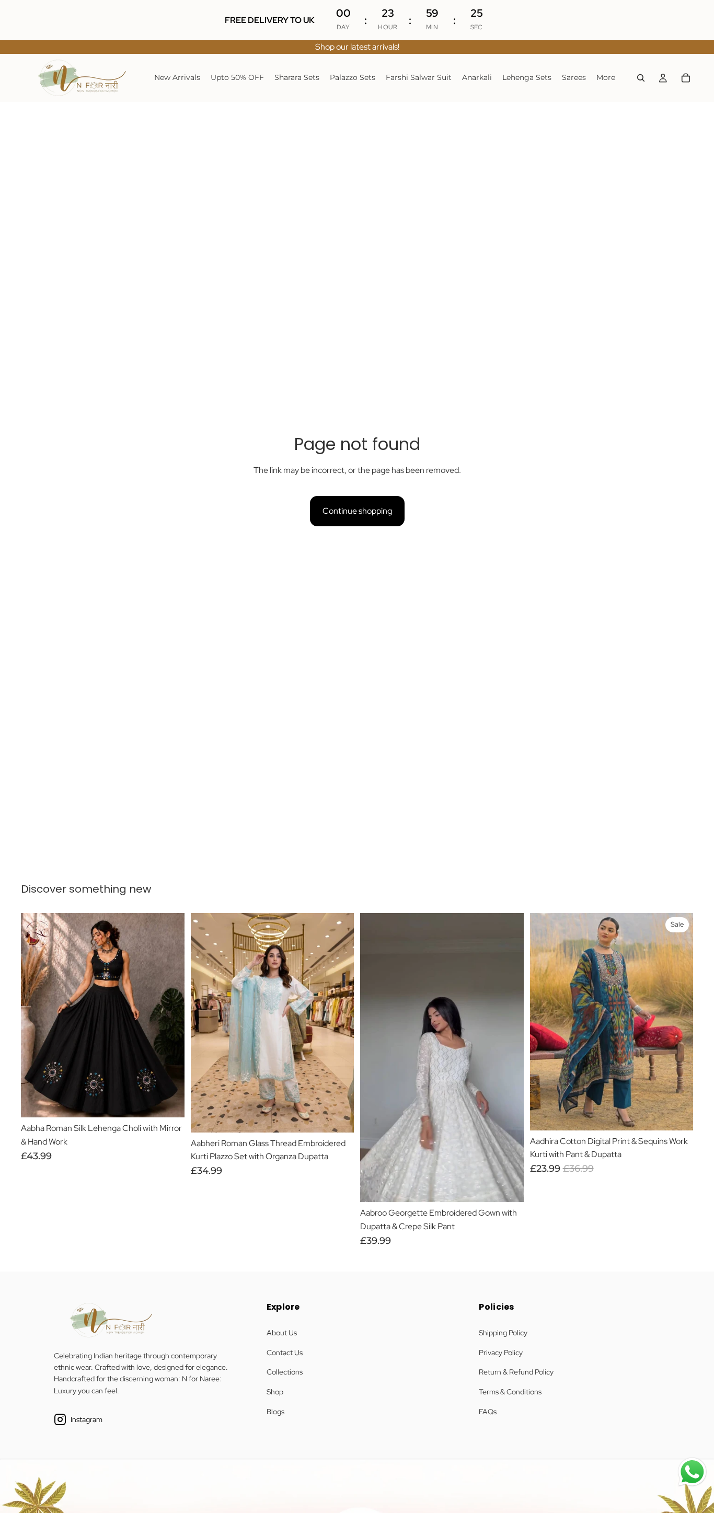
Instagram (86, 1419)
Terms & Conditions (510, 1391)
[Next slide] (169, 1015)
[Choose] (168, 1101)
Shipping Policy (503, 1332)
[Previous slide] (36, 1015)
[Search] (640, 77)
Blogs (275, 1411)
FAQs (488, 1411)
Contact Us (285, 1352)
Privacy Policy (501, 1352)
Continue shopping (357, 510)
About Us (282, 1332)
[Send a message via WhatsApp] (692, 1472)
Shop (275, 1391)
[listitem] (605, 78)
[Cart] (685, 77)
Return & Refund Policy (516, 1372)
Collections (285, 1372)
